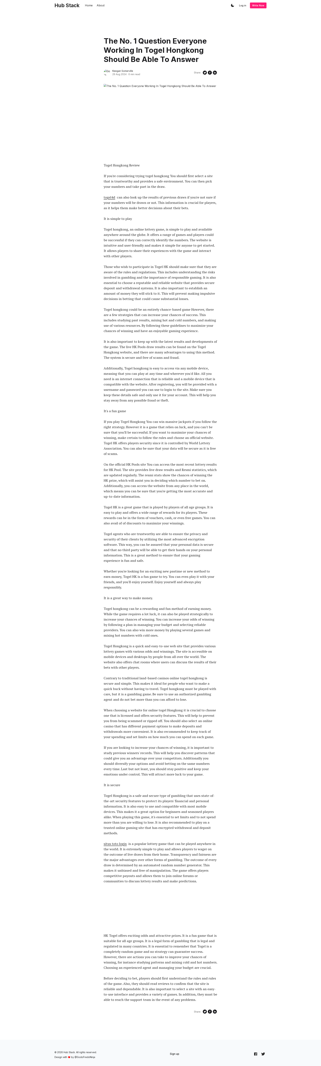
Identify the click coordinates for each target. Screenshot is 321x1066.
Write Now (258, 5)
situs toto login (115, 843)
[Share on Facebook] (209, 72)
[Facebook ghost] (255, 1053)
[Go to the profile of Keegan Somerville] (107, 72)
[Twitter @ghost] (263, 1053)
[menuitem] (175, 1053)
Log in (242, 5)
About (100, 5)
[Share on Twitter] (204, 72)
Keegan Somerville (122, 70)
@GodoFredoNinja (85, 1057)
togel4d (109, 197)
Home (89, 5)
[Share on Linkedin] (214, 72)
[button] (233, 5)
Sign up (174, 1053)
